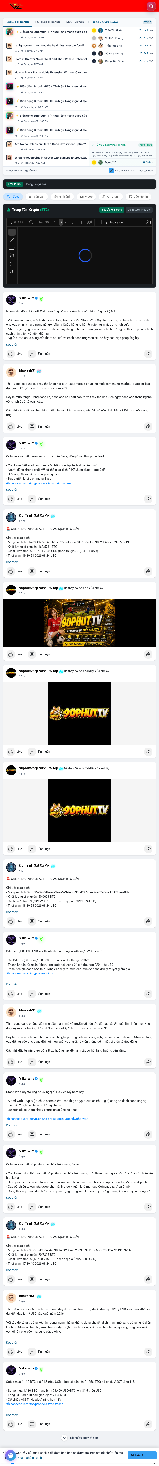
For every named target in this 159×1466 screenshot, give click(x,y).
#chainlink (64, 483)
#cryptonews (38, 483)
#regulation (56, 1119)
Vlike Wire (27, 298)
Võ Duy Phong (114, 53)
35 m (22, 593)
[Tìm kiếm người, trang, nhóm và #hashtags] (151, 6)
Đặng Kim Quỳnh (115, 61)
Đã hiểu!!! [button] (137, 1455)
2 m (21, 303)
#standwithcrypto (76, 1119)
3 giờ (22, 1301)
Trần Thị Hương (114, 30)
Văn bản (39, 196)
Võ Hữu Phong (114, 38)
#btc (51, 973)
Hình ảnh (64, 196)
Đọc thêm (12, 344)
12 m (22, 375)
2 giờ (22, 943)
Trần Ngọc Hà (113, 45)
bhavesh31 (27, 370)
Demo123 (111, 162)
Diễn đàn (32, 170)
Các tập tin (140, 196)
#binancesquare (17, 483)
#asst (59, 1404)
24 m (22, 521)
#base (52, 483)
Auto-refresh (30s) (125, 170)
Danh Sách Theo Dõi (139, 209)
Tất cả (15, 196)
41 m (22, 773)
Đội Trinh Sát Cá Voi (34, 515)
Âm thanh (112, 196)
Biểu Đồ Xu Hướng (111, 209)
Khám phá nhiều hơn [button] (31, 1457)
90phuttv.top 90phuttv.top (38, 588)
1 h (21, 871)
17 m (22, 448)
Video (88, 196)
